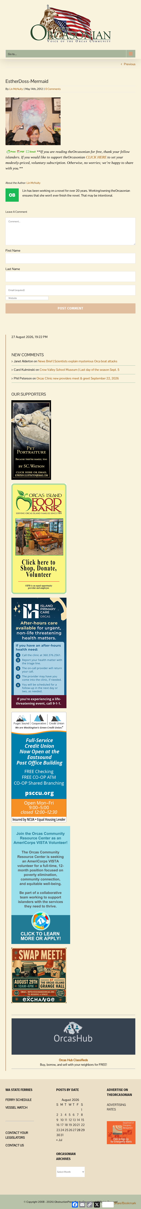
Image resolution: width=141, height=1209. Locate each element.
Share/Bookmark (125, 1203)
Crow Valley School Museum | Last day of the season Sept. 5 (79, 370)
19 (70, 1125)
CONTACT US (15, 1145)
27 (74, 1130)
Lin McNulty (16, 89)
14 (78, 1120)
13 (74, 1120)
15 (82, 1120)
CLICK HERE (96, 157)
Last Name (13, 269)
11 (66, 1120)
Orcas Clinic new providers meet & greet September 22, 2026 (78, 378)
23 (58, 1130)
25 (66, 1130)
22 (83, 1125)
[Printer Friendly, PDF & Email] (21, 151)
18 (66, 1125)
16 (57, 1125)
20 (74, 1125)
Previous (129, 64)
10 (62, 1120)
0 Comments (53, 89)
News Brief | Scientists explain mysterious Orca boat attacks (77, 361)
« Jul (59, 1140)
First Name (13, 250)
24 (62, 1130)
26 (70, 1130)
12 (70, 1120)
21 (78, 1125)
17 (62, 1125)
